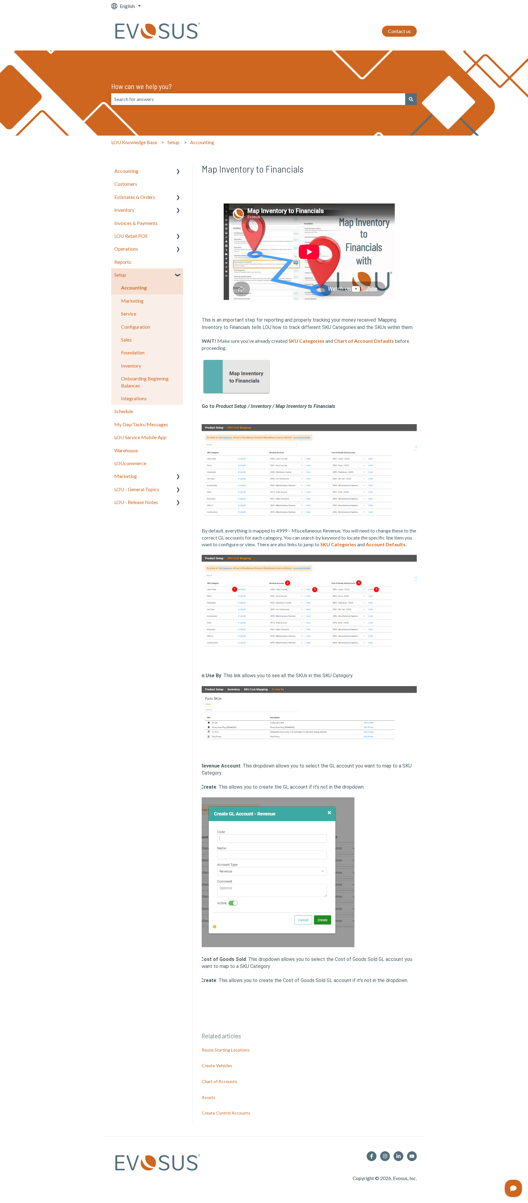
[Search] (411, 99)
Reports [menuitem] (122, 262)
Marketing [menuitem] (132, 301)
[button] (178, 171)
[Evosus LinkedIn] (398, 1156)
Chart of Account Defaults (364, 341)
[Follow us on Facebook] (371, 1156)
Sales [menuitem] (126, 339)
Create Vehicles (217, 1065)
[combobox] (258, 99)
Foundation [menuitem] (133, 352)
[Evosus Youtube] (412, 1156)
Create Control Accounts (226, 1112)
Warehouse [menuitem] (126, 450)
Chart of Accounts (219, 1081)
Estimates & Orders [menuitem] (134, 197)
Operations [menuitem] (126, 249)
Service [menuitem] (128, 313)
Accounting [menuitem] (126, 171)
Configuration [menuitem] (135, 327)
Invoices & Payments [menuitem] (136, 223)
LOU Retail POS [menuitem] (131, 236)
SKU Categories (306, 341)
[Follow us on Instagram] (385, 1156)
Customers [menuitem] (125, 184)
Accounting (202, 142)
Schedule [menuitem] (123, 411)
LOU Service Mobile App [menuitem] (140, 437)
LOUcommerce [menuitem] (130, 463)
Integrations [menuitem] (134, 398)
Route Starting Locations (226, 1049)
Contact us (399, 31)
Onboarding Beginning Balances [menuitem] (145, 381)
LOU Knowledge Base (134, 142)
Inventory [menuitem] (124, 210)
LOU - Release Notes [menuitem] (136, 502)
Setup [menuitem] (120, 275)
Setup (173, 142)
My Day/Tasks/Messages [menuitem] (141, 424)
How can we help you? (141, 86)
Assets (208, 1097)
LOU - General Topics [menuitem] (136, 489)
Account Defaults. (386, 544)
